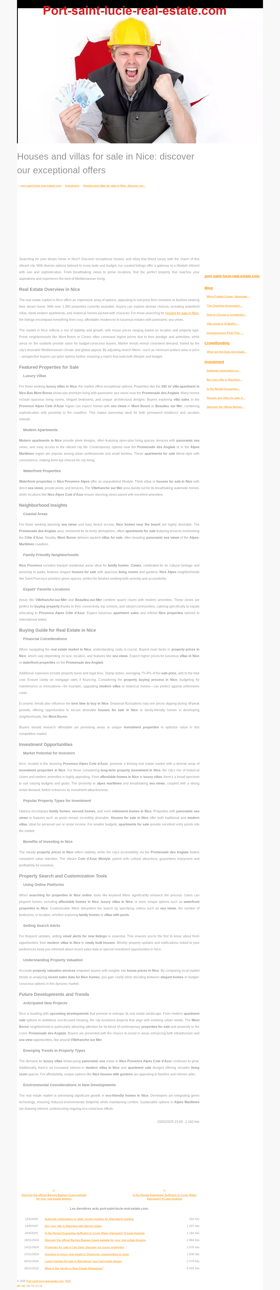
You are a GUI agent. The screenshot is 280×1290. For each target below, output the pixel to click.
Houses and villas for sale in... (226, 397)
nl (41, 1285)
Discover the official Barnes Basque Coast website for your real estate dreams (54, 1196)
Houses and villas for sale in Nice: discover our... (114, 185)
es (28, 1285)
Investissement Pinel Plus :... (225, 332)
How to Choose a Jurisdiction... (227, 314)
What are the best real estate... (227, 351)
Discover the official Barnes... (225, 406)
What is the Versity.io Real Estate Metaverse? (74, 1268)
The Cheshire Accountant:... (225, 305)
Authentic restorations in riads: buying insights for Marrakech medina (89, 1218)
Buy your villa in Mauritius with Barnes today (73, 1225)
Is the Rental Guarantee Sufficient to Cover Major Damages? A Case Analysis (165, 1196)
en (23, 1285)
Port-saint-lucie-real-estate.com (45, 1281)
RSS (68, 1281)
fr (33, 1285)
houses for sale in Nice (182, 313)
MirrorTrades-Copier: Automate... (228, 296)
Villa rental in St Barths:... (223, 323)
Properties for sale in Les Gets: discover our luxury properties (84, 1247)
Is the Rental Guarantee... (223, 388)
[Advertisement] (109, 219)
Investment (72, 185)
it (37, 1285)
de (18, 1285)
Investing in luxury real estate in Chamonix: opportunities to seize (87, 1254)
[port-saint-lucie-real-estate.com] (140, 71)
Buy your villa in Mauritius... (224, 379)
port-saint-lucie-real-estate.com (41, 185)
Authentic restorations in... (223, 370)
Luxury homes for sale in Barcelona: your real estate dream (83, 1261)
